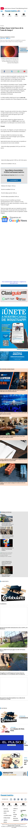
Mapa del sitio (6, 812)
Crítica (15, 808)
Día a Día (14, 811)
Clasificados (7, 815)
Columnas (4, 708)
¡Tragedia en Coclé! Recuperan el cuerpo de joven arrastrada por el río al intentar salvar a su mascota (12, 673)
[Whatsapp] (11, 799)
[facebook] (14, 799)
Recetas (15, 818)
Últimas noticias (6, 512)
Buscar (6, 808)
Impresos (15, 820)
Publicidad (7, 818)
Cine (14, 816)
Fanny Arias (2, 38)
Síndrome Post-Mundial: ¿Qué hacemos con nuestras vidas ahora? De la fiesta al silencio (13, 391)
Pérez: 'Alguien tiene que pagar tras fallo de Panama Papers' (12, 650)
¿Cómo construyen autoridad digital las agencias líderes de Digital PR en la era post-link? (13, 460)
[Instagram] (25, 799)
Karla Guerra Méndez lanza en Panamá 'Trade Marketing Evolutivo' (8, 549)
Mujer (15, 814)
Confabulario (3, 603)
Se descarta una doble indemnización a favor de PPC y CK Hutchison (13, 628)
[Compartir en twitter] (11, 71)
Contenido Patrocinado (7, 369)
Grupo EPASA (5, 821)
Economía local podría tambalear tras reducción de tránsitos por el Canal (12, 698)
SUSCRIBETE (14, 180)
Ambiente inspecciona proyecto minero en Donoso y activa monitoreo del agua (8, 524)
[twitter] (18, 799)
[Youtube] (21, 799)
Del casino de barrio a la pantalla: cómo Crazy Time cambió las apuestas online (12, 436)
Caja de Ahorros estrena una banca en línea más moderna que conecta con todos (14, 413)
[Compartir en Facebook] (4, 71)
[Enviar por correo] (24, 71)
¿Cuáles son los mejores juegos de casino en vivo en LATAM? (12, 483)
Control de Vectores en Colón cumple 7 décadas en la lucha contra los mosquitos (7, 536)
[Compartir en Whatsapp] (18, 71)
